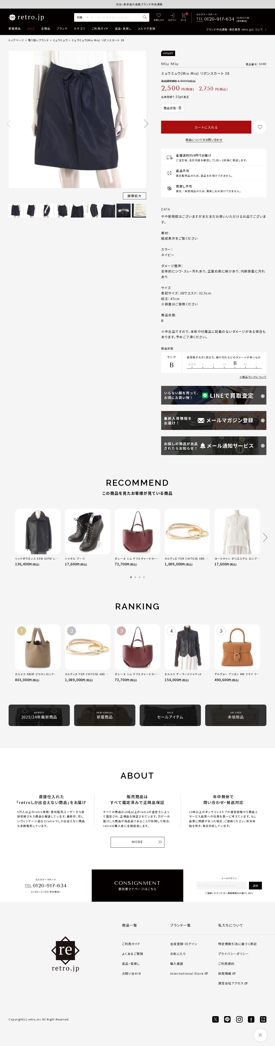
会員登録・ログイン (183, 944)
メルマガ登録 (146, 28)
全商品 (45, 28)
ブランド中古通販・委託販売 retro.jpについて (234, 29)
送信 (255, 885)
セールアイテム (170, 715)
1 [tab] (131, 577)
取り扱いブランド (38, 40)
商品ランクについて (254, 377)
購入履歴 (176, 963)
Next (146, 123)
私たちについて (230, 925)
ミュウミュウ (60, 40)
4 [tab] (144, 577)
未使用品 (236, 715)
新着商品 (15, 28)
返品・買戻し (123, 28)
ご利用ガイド (100, 28)
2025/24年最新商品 (39, 715)
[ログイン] (172, 17)
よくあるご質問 (132, 954)
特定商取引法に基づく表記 (237, 944)
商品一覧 (129, 925)
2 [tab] (135, 577)
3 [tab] (140, 577)
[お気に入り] (159, 17)
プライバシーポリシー (233, 954)
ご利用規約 (226, 963)
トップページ (16, 40)
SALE (31, 28)
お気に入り (178, 954)
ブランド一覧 (180, 925)
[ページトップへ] (260, 1035)
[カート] (183, 17)
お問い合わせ (131, 973)
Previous (8, 123)
